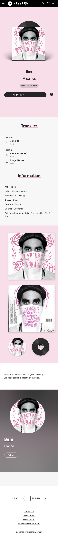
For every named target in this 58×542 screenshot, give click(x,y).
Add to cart (25, 95)
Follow (11, 455)
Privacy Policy (29, 519)
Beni (29, 71)
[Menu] (3, 3)
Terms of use (29, 515)
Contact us (29, 511)
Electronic (18, 209)
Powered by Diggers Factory (29, 532)
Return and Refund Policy (29, 523)
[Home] (17, 4)
